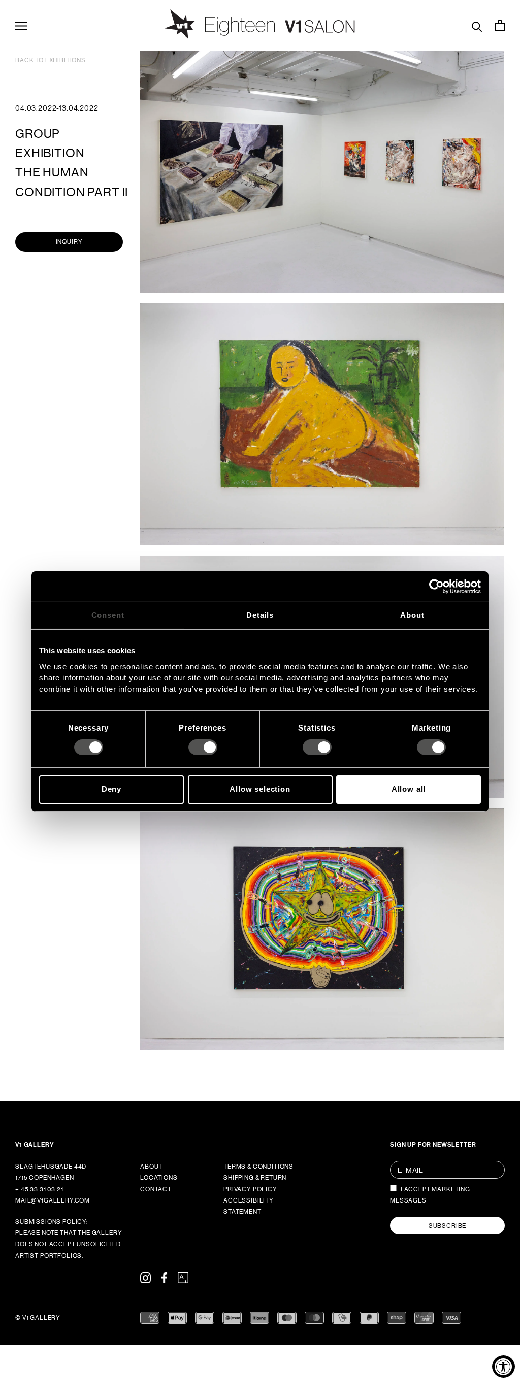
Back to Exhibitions (50, 60)
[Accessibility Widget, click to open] (503, 1366)
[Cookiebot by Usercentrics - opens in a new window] (436, 586)
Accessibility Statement (248, 1206)
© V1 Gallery (37, 1317)
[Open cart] (500, 25)
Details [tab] (260, 615)
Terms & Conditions (258, 1166)
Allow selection (260, 789)
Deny (111, 789)
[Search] (477, 25)
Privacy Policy (250, 1189)
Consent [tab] (107, 615)
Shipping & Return (254, 1177)
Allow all (409, 789)
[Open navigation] (21, 25)
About (151, 1166)
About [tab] (412, 615)
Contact (156, 1189)
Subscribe (448, 1225)
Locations (159, 1177)
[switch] (202, 747)
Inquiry (69, 241)
